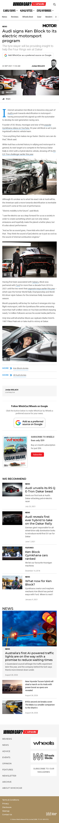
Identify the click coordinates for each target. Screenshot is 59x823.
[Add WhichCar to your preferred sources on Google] (29, 422)
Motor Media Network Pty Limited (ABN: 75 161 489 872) (30, 819)
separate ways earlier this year (41, 288)
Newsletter (9, 775)
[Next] (56, 17)
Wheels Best (27, 17)
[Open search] (54, 4)
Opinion (6, 763)
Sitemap (5, 811)
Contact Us (7, 814)
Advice (6, 751)
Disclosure (6, 807)
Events (6, 757)
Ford (18, 285)
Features (7, 769)
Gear (39, 17)
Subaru (35, 282)
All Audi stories (19, 375)
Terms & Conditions (10, 800)
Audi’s (10, 113)
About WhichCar (12, 788)
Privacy (5, 804)
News (4, 17)
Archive (6, 782)
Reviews (14, 17)
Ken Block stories (20, 368)
